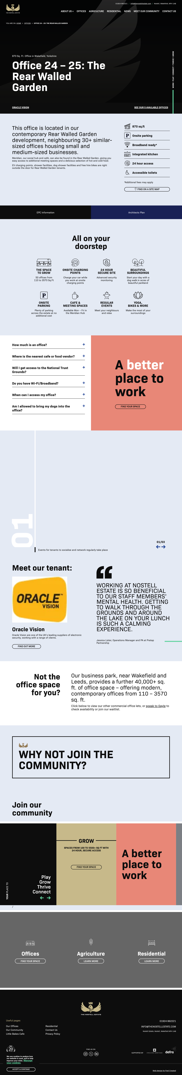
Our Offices (12, 1026)
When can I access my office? (34, 395)
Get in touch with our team (91, 757)
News (127, 11)
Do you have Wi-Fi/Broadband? (35, 383)
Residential (114, 11)
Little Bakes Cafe (15, 1033)
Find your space (130, 406)
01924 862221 (121, 3)
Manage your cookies (19, 1061)
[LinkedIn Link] (96, 1054)
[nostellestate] (13, 8)
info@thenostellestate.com (141, 3)
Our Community (14, 1029)
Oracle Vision (20, 107)
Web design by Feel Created (164, 1070)
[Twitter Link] (91, 1054)
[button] (158, 547)
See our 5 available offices (151, 107)
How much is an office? (29, 345)
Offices (81, 11)
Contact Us (169, 11)
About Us (67, 11)
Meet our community (146, 11)
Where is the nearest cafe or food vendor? (43, 356)
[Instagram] (85, 1054)
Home (18, 23)
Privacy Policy (53, 1033)
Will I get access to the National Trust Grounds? (40, 370)
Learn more (91, 950)
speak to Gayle (156, 706)
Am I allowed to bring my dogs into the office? (41, 408)
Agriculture (96, 11)
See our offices (86, 864)
